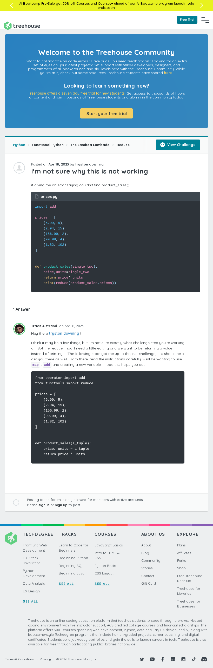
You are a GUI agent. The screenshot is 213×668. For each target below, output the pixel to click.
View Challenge (181, 144)
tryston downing (64, 333)
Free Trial (187, 20)
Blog (145, 553)
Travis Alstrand (44, 326)
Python (19, 145)
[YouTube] (152, 659)
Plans (181, 545)
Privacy (45, 659)
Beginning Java (71, 573)
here (168, 72)
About (146, 545)
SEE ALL (30, 601)
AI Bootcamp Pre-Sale (37, 3)
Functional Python (48, 145)
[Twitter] (141, 659)
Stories (146, 568)
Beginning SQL (71, 566)
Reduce (123, 145)
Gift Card (148, 583)
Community (150, 560)
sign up (61, 505)
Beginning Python (73, 558)
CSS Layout (104, 573)
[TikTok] (193, 659)
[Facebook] (162, 659)
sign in (43, 505)
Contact (147, 576)
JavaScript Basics (109, 545)
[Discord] (204, 659)
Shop (181, 568)
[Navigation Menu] (205, 20)
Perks (181, 560)
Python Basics (106, 566)
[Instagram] (183, 659)
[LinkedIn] (173, 659)
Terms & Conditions (19, 659)
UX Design (31, 591)
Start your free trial (106, 113)
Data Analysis (34, 583)
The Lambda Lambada (90, 145)
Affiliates (184, 553)
